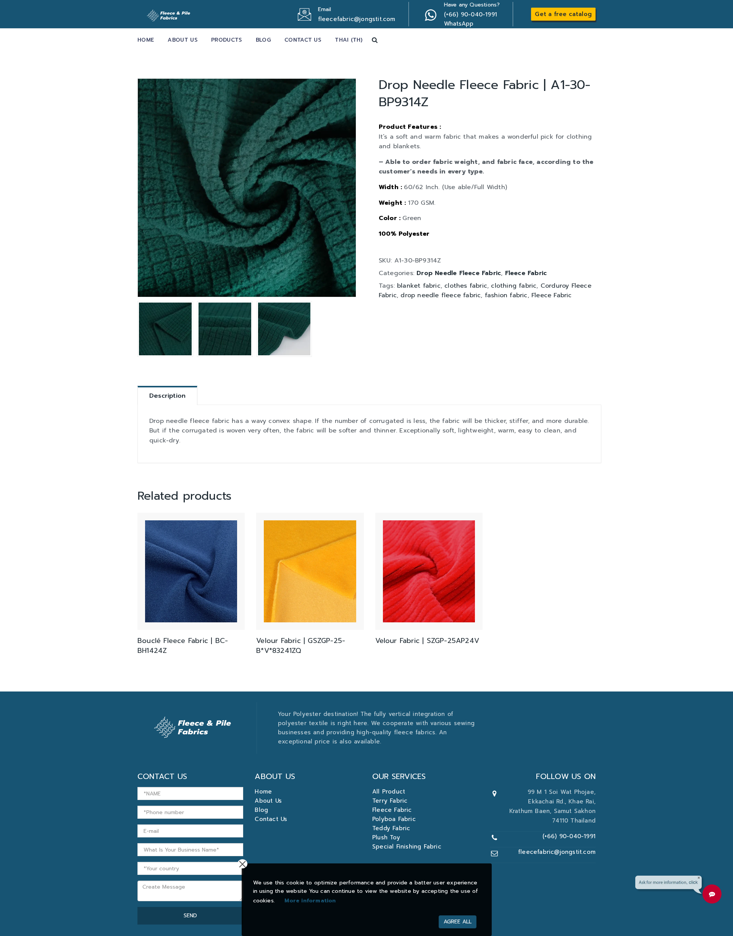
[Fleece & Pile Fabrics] (169, 13)
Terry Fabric (389, 801)
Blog (263, 40)
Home (145, 40)
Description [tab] (167, 395)
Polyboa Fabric (394, 819)
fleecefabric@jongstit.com (557, 852)
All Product (388, 791)
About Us (182, 40)
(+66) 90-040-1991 (569, 836)
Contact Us (302, 40)
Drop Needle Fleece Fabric (459, 273)
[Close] (242, 863)
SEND (190, 916)
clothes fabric (465, 285)
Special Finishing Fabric (406, 846)
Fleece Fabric (526, 273)
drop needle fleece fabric (440, 295)
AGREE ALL (457, 922)
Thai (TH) (348, 40)
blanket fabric (419, 285)
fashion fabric (506, 295)
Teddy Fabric (391, 828)
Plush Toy (386, 837)
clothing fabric (513, 285)
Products (226, 40)
